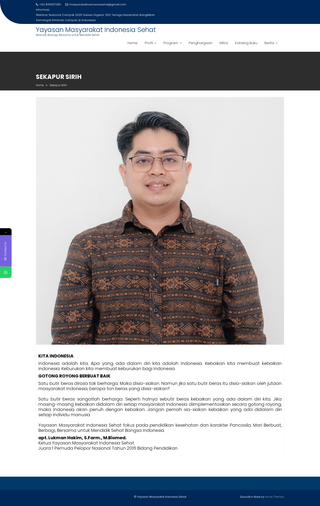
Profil (149, 42)
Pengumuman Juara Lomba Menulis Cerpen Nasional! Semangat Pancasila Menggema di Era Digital (89, 17)
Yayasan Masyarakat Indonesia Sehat (96, 29)
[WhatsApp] (6, 272)
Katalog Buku (246, 42)
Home (133, 42)
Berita (269, 42)
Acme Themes (274, 497)
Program (170, 42)
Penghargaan (200, 42)
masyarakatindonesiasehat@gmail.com (97, 4)
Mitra (224, 42)
